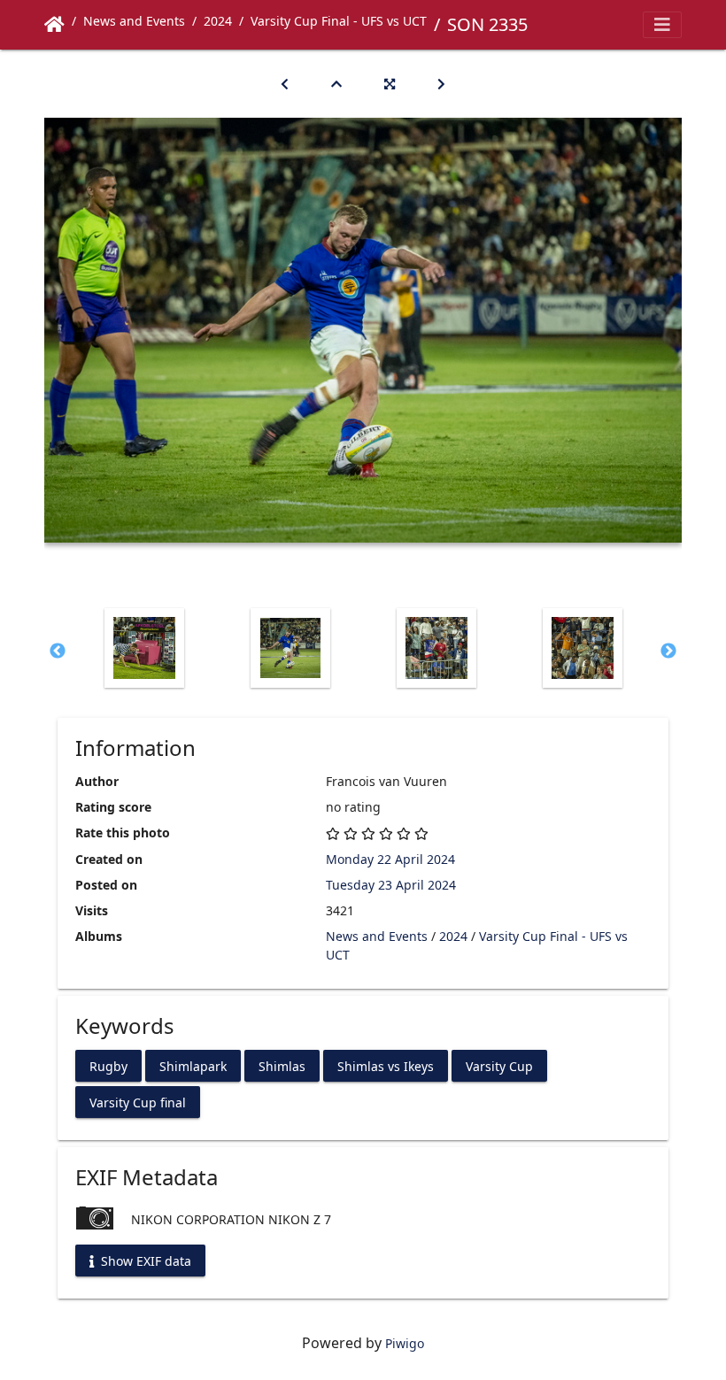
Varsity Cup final (137, 1101)
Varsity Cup (499, 1065)
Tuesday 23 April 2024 (391, 884)
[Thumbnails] (336, 83)
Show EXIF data (144, 1260)
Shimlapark (193, 1065)
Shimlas (282, 1065)
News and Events (134, 20)
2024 (218, 20)
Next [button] (668, 651)
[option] (144, 648)
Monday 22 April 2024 (390, 859)
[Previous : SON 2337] (284, 83)
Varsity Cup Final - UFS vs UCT (339, 20)
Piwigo (404, 1343)
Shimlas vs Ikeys (385, 1065)
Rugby (108, 1065)
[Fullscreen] (389, 83)
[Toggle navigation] (662, 25)
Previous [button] (57, 651)
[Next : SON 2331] (441, 83)
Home (54, 25)
